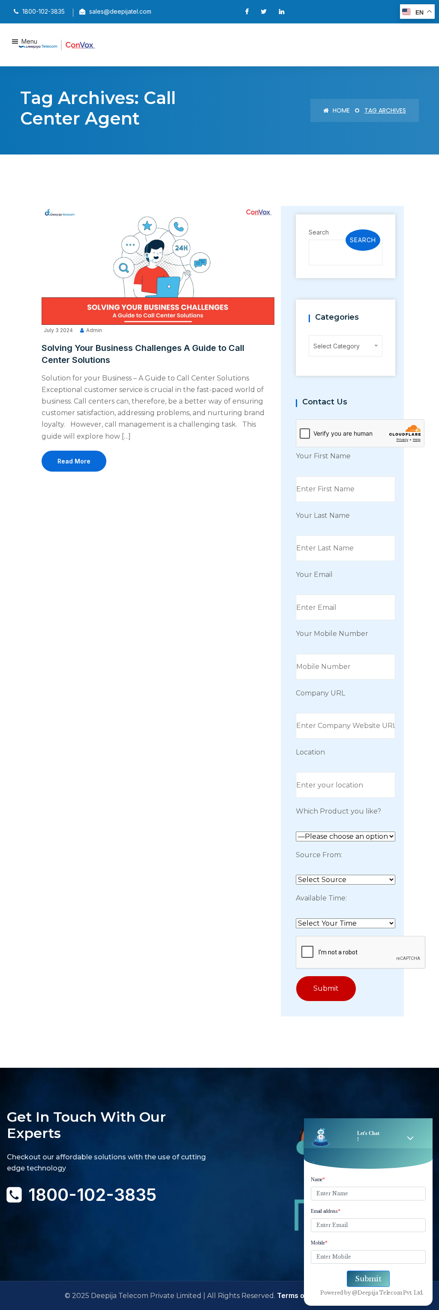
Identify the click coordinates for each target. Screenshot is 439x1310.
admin (94, 330)
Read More (73, 461)
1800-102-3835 (92, 1194)
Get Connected (47, 1227)
